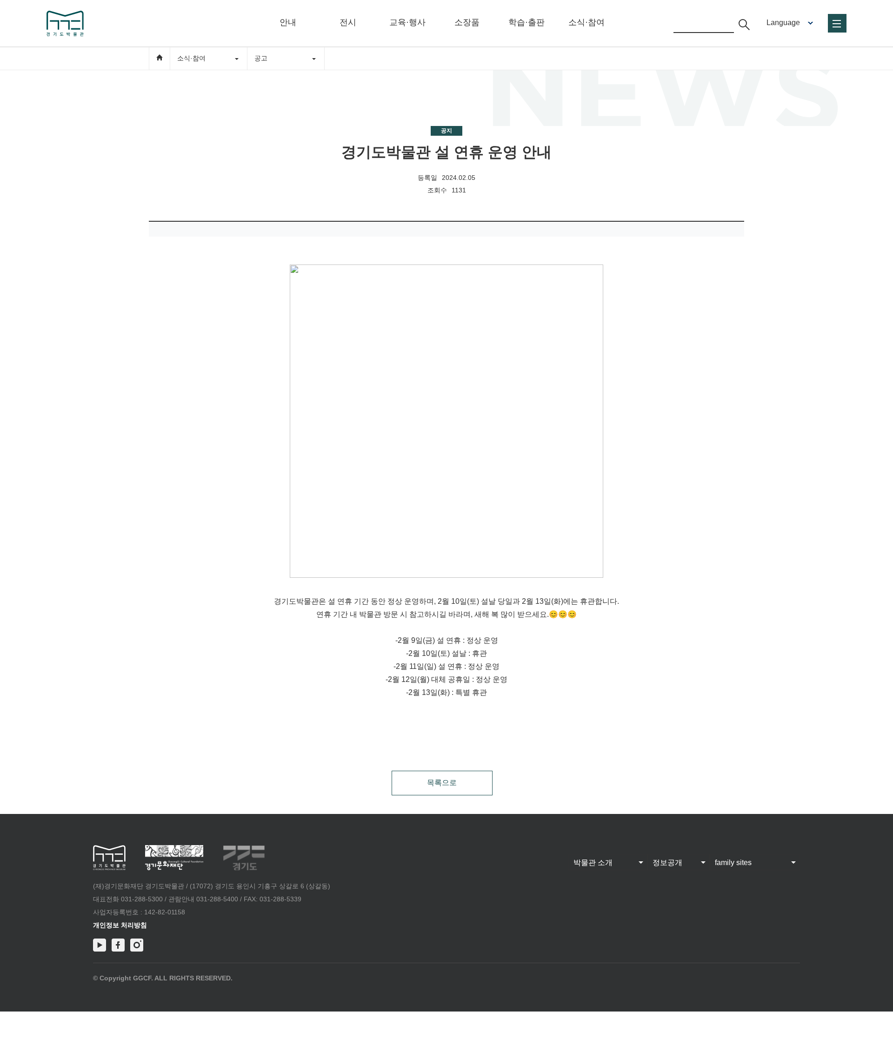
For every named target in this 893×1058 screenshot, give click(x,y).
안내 (288, 22)
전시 (348, 22)
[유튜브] (99, 945)
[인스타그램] (136, 945)
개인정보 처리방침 (120, 925)
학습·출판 (526, 22)
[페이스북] (118, 945)
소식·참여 (586, 22)
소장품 (467, 22)
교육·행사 (407, 22)
